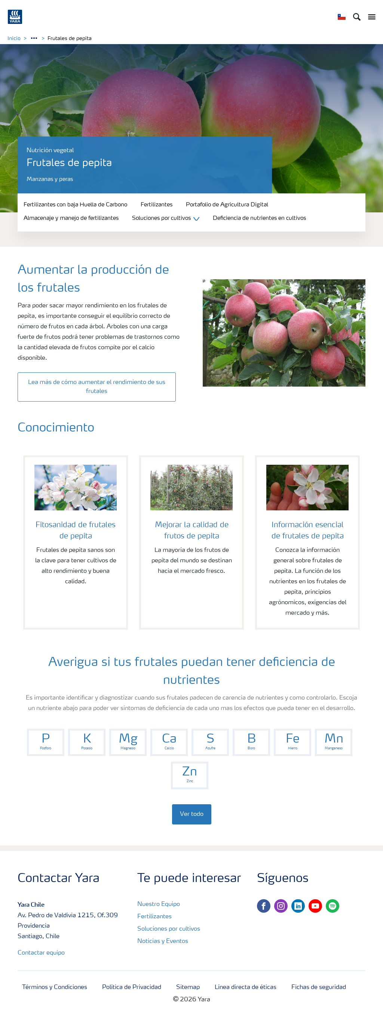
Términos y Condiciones (54, 987)
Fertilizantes (156, 205)
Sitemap (188, 987)
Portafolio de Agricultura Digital (227, 205)
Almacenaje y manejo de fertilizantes (71, 219)
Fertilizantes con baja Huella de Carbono (75, 205)
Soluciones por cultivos (168, 929)
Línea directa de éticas (245, 987)
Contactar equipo (41, 953)
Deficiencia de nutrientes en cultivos (259, 219)
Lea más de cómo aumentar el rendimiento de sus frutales (96, 387)
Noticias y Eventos (162, 941)
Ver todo (191, 814)
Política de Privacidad (131, 987)
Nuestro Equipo (158, 904)
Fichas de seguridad (318, 987)
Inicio (14, 38)
